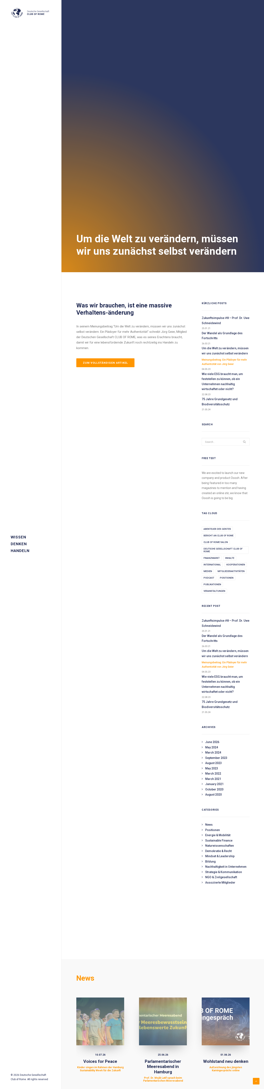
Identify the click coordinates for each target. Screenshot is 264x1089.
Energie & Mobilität (217, 835)
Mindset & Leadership (220, 856)
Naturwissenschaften (219, 845)
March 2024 (213, 752)
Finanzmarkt (212, 558)
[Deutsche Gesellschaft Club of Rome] (30, 13)
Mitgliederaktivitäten (231, 571)
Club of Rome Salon (216, 542)
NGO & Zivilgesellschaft (221, 877)
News (209, 824)
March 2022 (213, 773)
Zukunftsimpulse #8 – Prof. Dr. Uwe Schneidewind (225, 320)
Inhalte (229, 558)
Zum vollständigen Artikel (105, 362)
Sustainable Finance (218, 840)
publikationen (212, 584)
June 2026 (212, 742)
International (212, 564)
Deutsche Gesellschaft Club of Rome (223, 550)
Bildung (210, 861)
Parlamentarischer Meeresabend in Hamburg (163, 1070)
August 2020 (213, 794)
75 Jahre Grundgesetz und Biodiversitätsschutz (220, 401)
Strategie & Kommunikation (223, 872)
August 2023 (213, 763)
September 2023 (216, 758)
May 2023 (211, 768)
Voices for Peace (100, 1065)
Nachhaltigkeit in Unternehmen (225, 866)
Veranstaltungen (214, 591)
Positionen (226, 578)
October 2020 (214, 789)
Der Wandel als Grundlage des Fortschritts (222, 336)
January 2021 (214, 784)
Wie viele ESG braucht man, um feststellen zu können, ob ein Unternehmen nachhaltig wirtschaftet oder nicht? (222, 381)
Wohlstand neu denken (225, 1065)
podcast (209, 578)
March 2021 (213, 779)
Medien (208, 571)
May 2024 (211, 747)
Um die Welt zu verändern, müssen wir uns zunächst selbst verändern (225, 356)
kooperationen (235, 564)
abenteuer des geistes (217, 529)
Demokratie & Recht (218, 851)
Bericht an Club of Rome (218, 535)
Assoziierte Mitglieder (220, 882)
